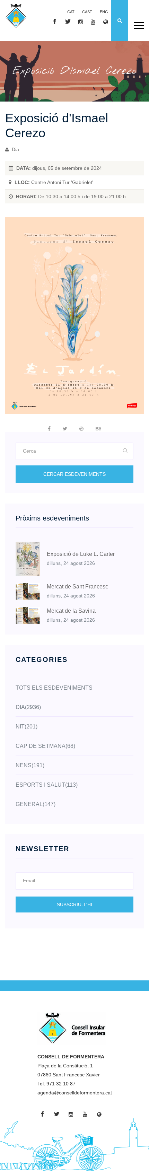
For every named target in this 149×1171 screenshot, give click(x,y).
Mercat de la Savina (71, 611)
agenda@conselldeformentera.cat (74, 1092)
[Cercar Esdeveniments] (125, 451)
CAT (70, 12)
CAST (87, 12)
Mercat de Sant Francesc (77, 586)
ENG (104, 12)
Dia (14, 149)
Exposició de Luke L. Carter (81, 554)
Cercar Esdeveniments (74, 474)
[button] (138, 24)
